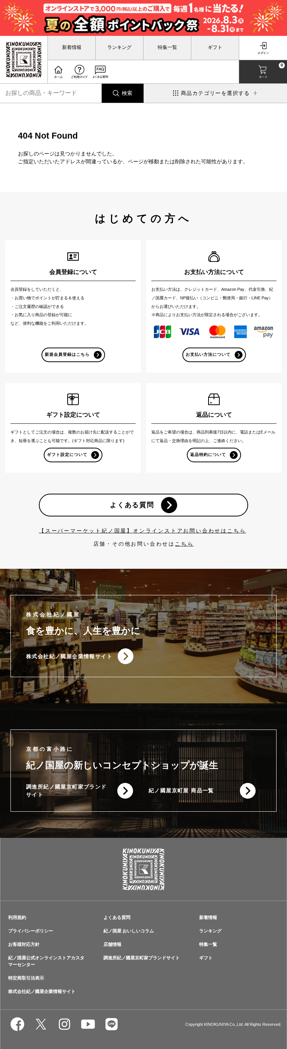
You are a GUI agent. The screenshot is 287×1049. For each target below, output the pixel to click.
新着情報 (71, 47)
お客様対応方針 (24, 944)
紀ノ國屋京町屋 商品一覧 (181, 790)
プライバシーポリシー (30, 931)
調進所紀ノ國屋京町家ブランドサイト (66, 790)
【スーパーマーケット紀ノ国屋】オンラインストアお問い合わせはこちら (142, 531)
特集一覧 (167, 47)
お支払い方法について (208, 354)
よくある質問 (132, 505)
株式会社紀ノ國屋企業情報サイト (69, 656)
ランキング (119, 47)
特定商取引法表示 (26, 978)
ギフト (215, 47)
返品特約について (208, 454)
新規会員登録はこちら (67, 354)
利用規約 (17, 917)
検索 (127, 93)
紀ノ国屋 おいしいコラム (129, 931)
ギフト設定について (67, 454)
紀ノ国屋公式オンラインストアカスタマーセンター (46, 961)
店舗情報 (112, 944)
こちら (184, 544)
